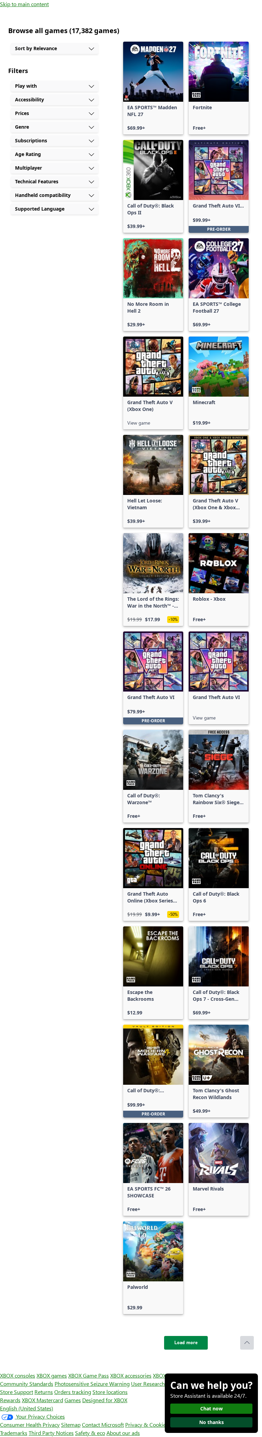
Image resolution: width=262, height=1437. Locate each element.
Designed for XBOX (104, 1400)
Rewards (10, 1400)
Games (72, 1400)
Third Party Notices (51, 1432)
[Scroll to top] (247, 1343)
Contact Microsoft (103, 1424)
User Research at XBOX (159, 1383)
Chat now (211, 1408)
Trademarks (13, 1432)
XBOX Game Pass (88, 1375)
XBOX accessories (130, 1375)
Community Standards (26, 1383)
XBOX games (52, 1375)
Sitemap (71, 1424)
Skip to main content (24, 4)
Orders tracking (72, 1391)
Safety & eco (90, 1432)
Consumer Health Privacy (30, 1424)
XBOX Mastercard (42, 1400)
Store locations (110, 1391)
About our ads (123, 1432)
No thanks (211, 1422)
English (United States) (26, 1408)
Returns (43, 1391)
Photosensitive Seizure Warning (92, 1383)
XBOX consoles (17, 1375)
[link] (153, 88)
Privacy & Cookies (146, 1424)
